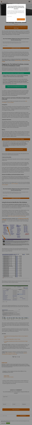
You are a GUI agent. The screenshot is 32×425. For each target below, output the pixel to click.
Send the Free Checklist (21, 19)
